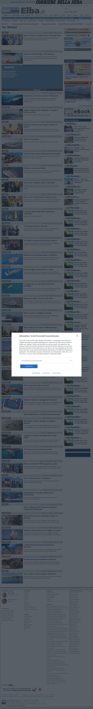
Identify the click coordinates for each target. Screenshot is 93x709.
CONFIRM (29, 366)
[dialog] (46, 354)
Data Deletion (36, 373)
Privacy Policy (57, 373)
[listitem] (46, 361)
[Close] (78, 336)
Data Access (46, 373)
